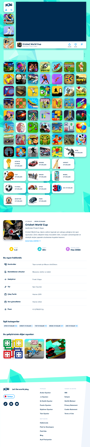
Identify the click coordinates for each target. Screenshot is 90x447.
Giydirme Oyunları (46, 409)
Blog (41, 435)
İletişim (67, 397)
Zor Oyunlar (71, 326)
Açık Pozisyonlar (46, 439)
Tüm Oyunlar (44, 413)
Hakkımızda (44, 423)
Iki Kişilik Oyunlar (46, 401)
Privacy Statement (71, 405)
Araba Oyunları (45, 393)
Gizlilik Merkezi (70, 401)
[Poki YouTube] (17, 404)
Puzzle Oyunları (45, 405)
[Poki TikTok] (5, 404)
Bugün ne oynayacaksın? (11, 10)
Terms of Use (69, 413)
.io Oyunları (44, 397)
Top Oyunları (41, 326)
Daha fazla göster (32, 241)
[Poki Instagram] (11, 404)
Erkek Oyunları (56, 326)
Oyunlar (28, 221)
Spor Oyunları (39, 221)
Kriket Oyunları (26, 326)
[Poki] (8, 4)
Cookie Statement (71, 409)
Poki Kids (43, 431)
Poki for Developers (47, 427)
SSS (66, 393)
